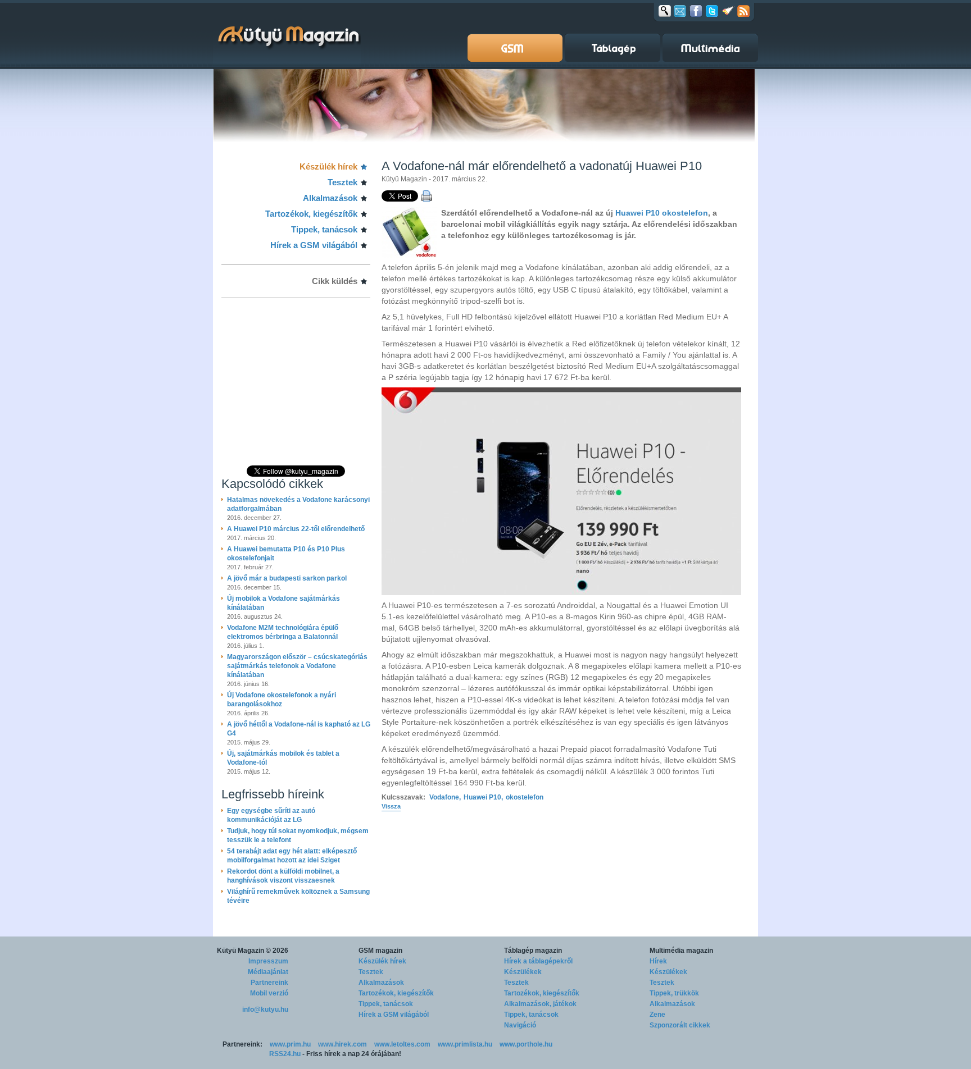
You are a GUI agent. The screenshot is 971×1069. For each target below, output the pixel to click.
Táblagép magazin (533, 950)
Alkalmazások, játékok (540, 1004)
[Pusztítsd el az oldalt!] (728, 10)
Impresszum (268, 961)
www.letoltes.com (402, 1044)
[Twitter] (712, 10)
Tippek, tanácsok (324, 229)
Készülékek (523, 972)
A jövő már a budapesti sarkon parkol (287, 578)
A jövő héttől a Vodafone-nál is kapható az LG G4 (298, 728)
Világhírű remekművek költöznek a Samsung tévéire (298, 896)
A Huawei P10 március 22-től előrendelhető (296, 529)
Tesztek (342, 182)
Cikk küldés (334, 281)
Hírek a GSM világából (313, 245)
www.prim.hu (290, 1044)
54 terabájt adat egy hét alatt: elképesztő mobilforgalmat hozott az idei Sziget (292, 855)
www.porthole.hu (526, 1044)
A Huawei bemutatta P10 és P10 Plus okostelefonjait (286, 553)
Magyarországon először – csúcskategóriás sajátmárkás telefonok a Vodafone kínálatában (297, 666)
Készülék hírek (328, 166)
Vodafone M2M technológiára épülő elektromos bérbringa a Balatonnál (282, 632)
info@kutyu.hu (265, 1009)
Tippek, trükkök (674, 993)
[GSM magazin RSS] (743, 10)
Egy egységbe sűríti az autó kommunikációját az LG (271, 815)
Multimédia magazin (681, 950)
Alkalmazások (330, 198)
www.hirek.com (342, 1044)
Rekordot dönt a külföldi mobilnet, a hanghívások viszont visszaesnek (283, 875)
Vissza (391, 806)
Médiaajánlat (268, 972)
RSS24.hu (285, 1054)
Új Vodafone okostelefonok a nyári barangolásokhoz (281, 699)
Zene (657, 1014)
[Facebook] (695, 10)
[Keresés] (665, 10)
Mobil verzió (269, 993)
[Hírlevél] (680, 10)
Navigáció (520, 1025)
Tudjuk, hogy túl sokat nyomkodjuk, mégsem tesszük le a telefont (298, 835)
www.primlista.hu (465, 1044)
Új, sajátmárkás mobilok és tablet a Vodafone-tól (283, 758)
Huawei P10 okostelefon (661, 212)
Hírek (658, 961)
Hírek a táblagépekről (538, 961)
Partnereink (269, 982)
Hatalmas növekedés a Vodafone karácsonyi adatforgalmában (298, 504)
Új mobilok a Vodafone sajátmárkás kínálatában (283, 603)
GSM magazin (380, 950)
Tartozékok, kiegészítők (311, 213)
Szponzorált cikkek (680, 1025)
